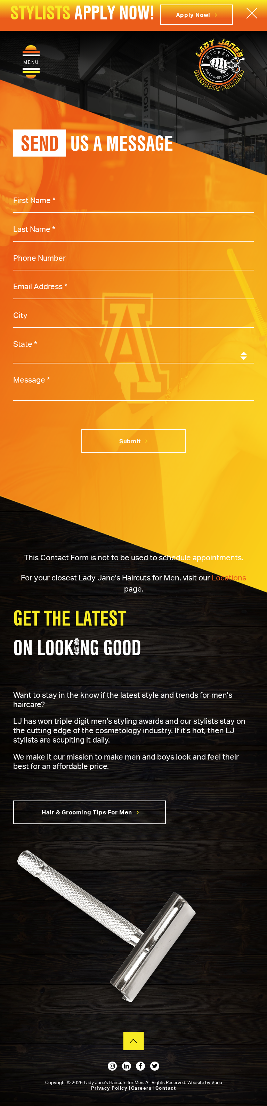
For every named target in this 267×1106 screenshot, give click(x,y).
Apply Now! (194, 14)
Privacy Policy (110, 1088)
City (20, 315)
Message (31, 379)
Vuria (216, 1082)
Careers (142, 1088)
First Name (34, 199)
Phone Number (39, 257)
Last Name (34, 228)
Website (196, 1082)
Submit (130, 441)
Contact (165, 1088)
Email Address (40, 286)
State (25, 344)
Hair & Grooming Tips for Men (87, 812)
